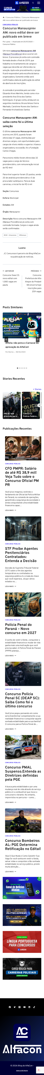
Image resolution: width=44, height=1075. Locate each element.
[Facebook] (10, 1007)
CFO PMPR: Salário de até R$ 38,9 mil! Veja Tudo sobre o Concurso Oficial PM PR (22, 476)
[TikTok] (34, 1007)
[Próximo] (37, 339)
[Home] (3, 17)
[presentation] (22, 325)
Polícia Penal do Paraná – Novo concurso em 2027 (20, 629)
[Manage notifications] (39, 1070)
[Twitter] (15, 1007)
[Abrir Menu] (38, 2)
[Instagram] (19, 1007)
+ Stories (37, 389)
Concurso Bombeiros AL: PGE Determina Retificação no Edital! (23, 845)
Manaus (22, 235)
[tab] (17, 368)
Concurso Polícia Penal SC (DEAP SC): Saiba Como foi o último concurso (22, 700)
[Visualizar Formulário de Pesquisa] (33, 3)
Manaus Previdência (12, 54)
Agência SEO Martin (22, 1070)
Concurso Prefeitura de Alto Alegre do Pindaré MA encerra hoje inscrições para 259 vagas (33, 281)
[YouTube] (24, 1007)
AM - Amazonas (10, 235)
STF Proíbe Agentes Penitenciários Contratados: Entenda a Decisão (21, 555)
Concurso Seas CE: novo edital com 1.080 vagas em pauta (11, 278)
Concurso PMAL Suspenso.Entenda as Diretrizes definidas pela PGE (23, 773)
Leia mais (10, 510)
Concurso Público (10, 25)
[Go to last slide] (6, 339)
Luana (22, 248)
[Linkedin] (29, 1007)
